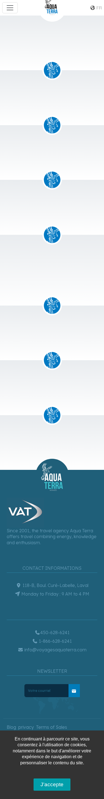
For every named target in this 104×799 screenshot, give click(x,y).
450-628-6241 (55, 632)
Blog (11, 727)
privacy (26, 727)
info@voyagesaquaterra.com (55, 649)
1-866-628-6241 (55, 641)
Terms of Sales (51, 727)
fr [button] (98, 8)
